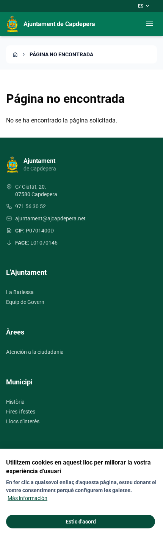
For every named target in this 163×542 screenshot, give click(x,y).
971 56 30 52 (30, 206)
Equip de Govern (25, 302)
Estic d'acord (81, 522)
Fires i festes (20, 412)
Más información (27, 498)
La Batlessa (20, 292)
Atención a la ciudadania (35, 352)
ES (144, 6)
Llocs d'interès (22, 421)
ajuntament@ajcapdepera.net (50, 218)
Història (15, 402)
